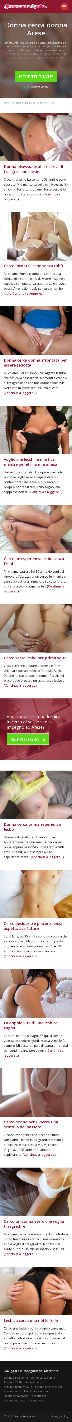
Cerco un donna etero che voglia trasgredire (34, 1224)
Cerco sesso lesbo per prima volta (35, 657)
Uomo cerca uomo (36, 1391)
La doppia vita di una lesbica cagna (31, 1025)
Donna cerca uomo (16, 1377)
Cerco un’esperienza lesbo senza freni (34, 561)
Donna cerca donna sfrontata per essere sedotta (35, 363)
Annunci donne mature (18, 1387)
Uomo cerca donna (43, 1377)
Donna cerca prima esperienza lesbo (32, 827)
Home (19, 102)
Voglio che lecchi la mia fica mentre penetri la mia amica (30, 462)
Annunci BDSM (13, 1382)
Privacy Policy (59, 1416)
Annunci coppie (34, 1382)
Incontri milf (38, 1396)
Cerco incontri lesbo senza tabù (33, 265)
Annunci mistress (14, 1400)
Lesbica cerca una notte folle (31, 1320)
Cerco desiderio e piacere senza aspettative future (33, 926)
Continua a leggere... (27, 293)
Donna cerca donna (36, 102)
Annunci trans (36, 1400)
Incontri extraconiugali (48, 1387)
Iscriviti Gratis (36, 76)
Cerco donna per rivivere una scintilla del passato (31, 1124)
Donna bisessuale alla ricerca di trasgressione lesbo (33, 169)
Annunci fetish (12, 1391)
